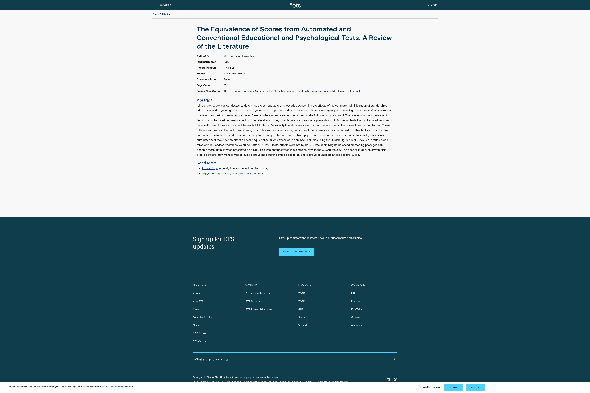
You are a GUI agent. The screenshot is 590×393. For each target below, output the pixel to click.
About (196, 293)
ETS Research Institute (259, 309)
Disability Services (203, 317)
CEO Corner (200, 333)
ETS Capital (199, 341)
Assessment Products (258, 293)
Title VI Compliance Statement (297, 381)
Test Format (353, 91)
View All (302, 325)
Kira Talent (357, 309)
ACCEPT (475, 387)
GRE (300, 309)
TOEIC (302, 301)
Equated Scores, (285, 91)
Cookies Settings (339, 381)
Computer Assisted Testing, (258, 91)
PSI (353, 293)
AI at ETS (198, 301)
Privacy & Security (210, 381)
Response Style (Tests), (332, 91)
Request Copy (210, 168)
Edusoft (355, 301)
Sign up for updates (297, 251)
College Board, (233, 91)
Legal (195, 381)
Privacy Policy (116, 386)
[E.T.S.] (295, 5)
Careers (197, 309)
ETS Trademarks (230, 381)
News (196, 325)
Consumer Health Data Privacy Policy (260, 381)
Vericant (355, 317)
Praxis (301, 317)
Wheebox (356, 325)
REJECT (453, 387)
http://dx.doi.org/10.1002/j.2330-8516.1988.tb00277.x (232, 173)
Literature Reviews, (306, 91)
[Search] (395, 359)
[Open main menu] (154, 5)
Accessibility (322, 381)
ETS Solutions (254, 301)
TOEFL (302, 293)
